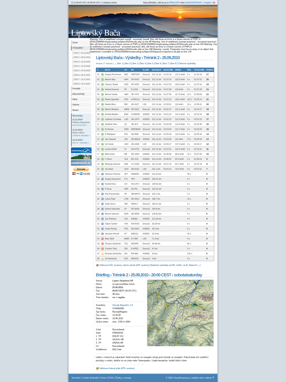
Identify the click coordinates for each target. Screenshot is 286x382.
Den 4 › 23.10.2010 (82, 66)
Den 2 (128, 63)
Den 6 (158, 63)
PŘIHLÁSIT (174, 2)
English (208, 2)
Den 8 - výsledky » (80, 143)
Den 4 (143, 63)
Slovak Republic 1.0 (122, 305)
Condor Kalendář (90, 378)
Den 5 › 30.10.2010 (82, 70)
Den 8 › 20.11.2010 (82, 84)
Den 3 (135, 63)
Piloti (74, 99)
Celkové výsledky (187, 63)
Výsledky (77, 48)
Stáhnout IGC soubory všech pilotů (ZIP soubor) (124, 265)
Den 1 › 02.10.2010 (82, 53)
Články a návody (123, 378)
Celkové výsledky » (81, 135)
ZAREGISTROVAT (193, 2)
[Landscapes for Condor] (81, 165)
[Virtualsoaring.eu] (81, 152)
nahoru (208, 378)
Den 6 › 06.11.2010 (82, 75)
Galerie (75, 105)
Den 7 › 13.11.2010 (82, 79)
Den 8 (173, 63)
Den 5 (150, 63)
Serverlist (76, 378)
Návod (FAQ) (78, 94)
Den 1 (120, 63)
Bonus (75, 110)
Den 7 (166, 63)
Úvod (74, 42)
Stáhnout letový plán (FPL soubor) (117, 368)
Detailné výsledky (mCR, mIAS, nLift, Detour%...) (175, 265)
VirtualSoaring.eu (181, 378)
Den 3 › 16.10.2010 (82, 62)
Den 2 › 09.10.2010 (82, 57)
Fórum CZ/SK (106, 378)
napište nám (197, 378)
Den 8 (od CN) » (79, 125)
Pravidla (76, 88)
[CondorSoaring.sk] (81, 158)
